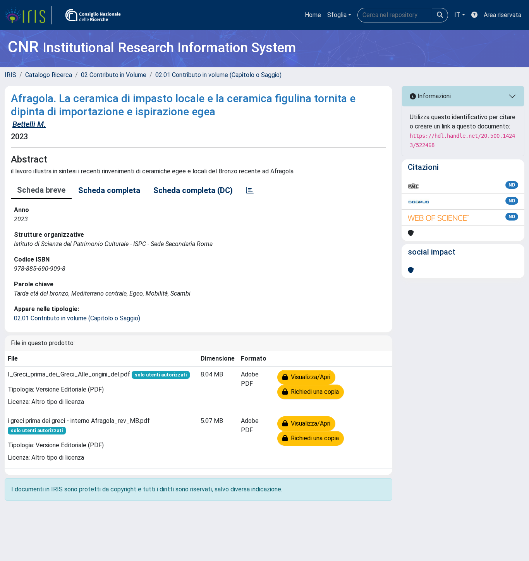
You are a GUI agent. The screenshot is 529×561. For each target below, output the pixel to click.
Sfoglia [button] (337, 15)
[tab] (249, 190)
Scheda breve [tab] (41, 190)
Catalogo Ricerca (48, 75)
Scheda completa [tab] (109, 190)
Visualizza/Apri (309, 377)
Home (313, 15)
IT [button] (457, 15)
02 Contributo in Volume (113, 75)
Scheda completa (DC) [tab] (193, 190)
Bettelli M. (29, 124)
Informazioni (433, 96)
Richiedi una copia (313, 391)
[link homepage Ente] (93, 15)
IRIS (10, 75)
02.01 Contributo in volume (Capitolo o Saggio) (218, 75)
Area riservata (502, 15)
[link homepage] (28, 15)
